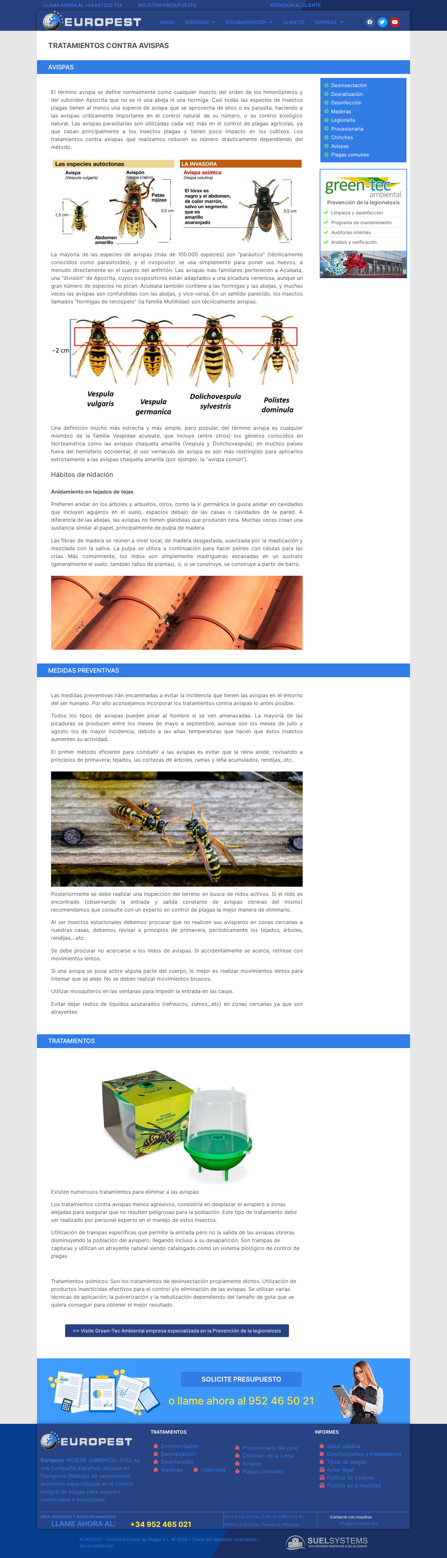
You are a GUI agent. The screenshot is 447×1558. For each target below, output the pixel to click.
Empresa (326, 22)
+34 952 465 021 (160, 1524)
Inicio (167, 22)
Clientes (294, 22)
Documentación (245, 22)
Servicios (197, 22)
